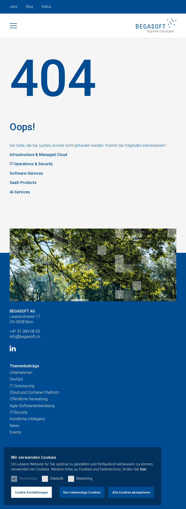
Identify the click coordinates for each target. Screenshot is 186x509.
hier (143, 469)
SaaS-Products (23, 182)
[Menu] (13, 25)
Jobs (13, 7)
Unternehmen (21, 372)
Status (46, 7)
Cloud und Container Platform (34, 392)
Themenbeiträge (24, 366)
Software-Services (26, 173)
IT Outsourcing (22, 386)
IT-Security (19, 412)
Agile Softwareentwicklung (32, 405)
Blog (29, 7)
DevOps (16, 379)
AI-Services (20, 192)
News (14, 425)
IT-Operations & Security (31, 164)
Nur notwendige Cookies (82, 492)
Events (15, 432)
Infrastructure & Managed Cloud (38, 154)
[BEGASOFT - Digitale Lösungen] (156, 25)
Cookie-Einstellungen (31, 492)
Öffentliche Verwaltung (29, 399)
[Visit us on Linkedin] (13, 348)
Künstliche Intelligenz (27, 419)
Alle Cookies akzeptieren (131, 492)
